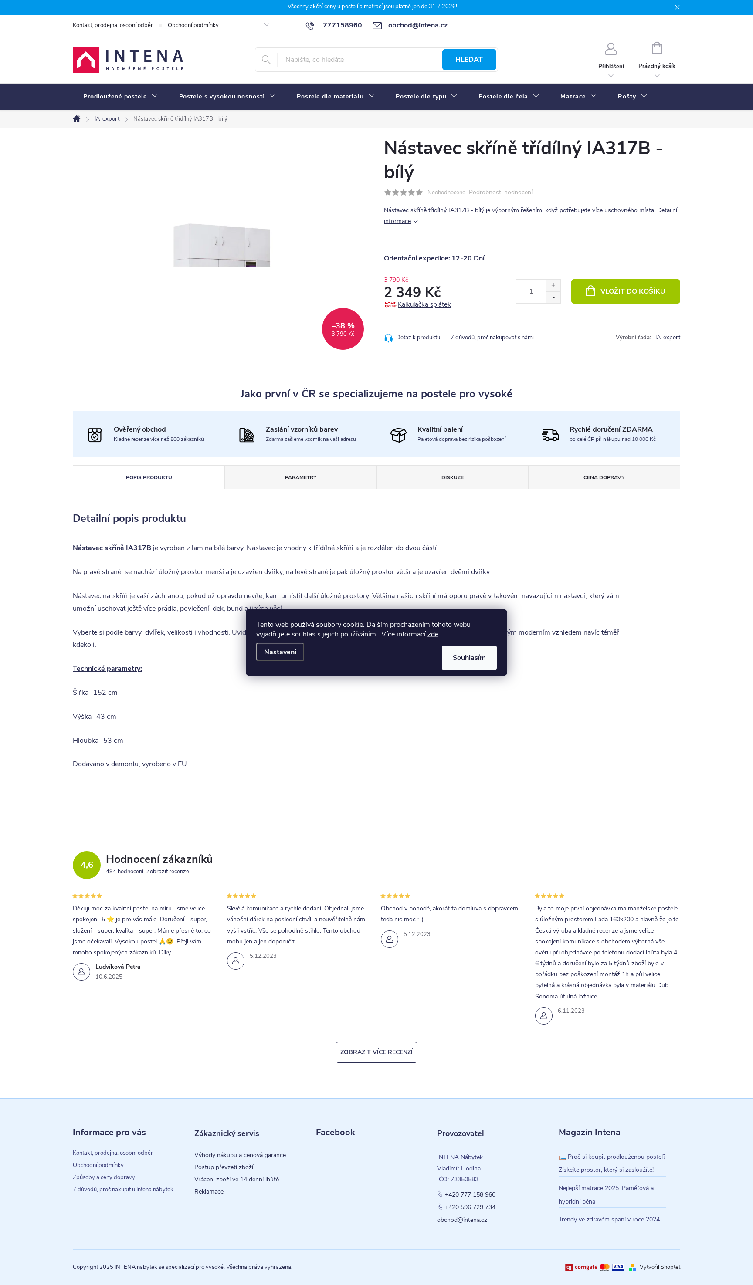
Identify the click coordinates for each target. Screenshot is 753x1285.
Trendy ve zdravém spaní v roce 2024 (609, 1219)
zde (432, 634)
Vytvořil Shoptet (660, 1267)
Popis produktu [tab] (149, 477)
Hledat (469, 59)
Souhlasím (469, 658)
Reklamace (209, 1191)
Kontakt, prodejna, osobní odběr (113, 25)
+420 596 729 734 (470, 1207)
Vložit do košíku (632, 291)
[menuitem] (121, 96)
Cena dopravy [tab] (603, 477)
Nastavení (280, 652)
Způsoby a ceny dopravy (104, 1177)
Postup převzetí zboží (223, 1167)
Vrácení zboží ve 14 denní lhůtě (236, 1179)
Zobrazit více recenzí (376, 1052)
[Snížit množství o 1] (553, 297)
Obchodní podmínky (193, 25)
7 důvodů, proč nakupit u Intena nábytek (123, 1190)
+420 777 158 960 (470, 1194)
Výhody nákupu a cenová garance (240, 1155)
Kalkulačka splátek (424, 304)
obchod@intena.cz (462, 1220)
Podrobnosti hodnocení (501, 192)
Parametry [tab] (300, 477)
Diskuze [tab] (452, 477)
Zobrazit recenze (167, 872)
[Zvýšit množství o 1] (553, 285)
